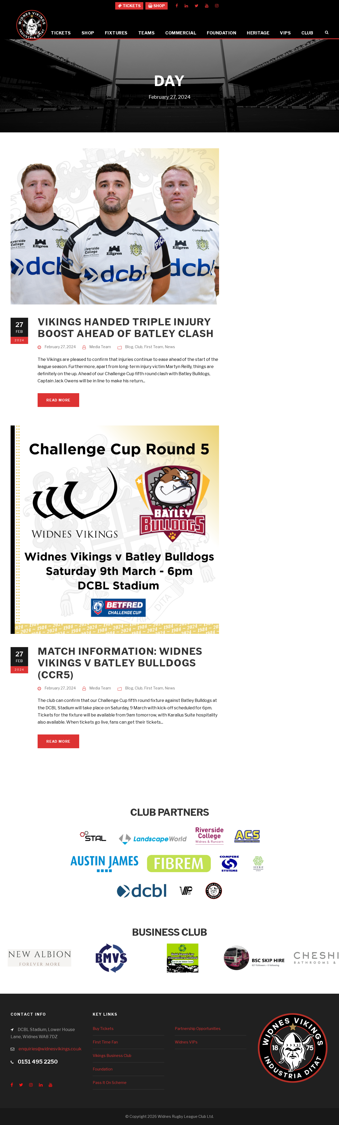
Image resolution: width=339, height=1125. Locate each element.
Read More (58, 400)
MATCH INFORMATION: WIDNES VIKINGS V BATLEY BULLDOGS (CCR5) (120, 663)
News (33, 32)
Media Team (100, 346)
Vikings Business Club (112, 1055)
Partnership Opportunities (198, 1028)
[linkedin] (186, 5)
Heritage (258, 32)
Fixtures (116, 32)
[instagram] (216, 5)
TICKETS (131, 5)
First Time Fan (105, 1042)
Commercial (180, 32)
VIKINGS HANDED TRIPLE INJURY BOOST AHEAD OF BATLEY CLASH (126, 327)
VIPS (285, 32)
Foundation (221, 32)
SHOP (159, 5)
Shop (88, 32)
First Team (153, 346)
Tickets (61, 32)
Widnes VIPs (186, 1042)
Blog (129, 346)
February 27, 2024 (60, 346)
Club (307, 32)
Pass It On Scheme (110, 1082)
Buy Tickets (103, 1028)
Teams (146, 32)
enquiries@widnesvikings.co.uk (50, 1048)
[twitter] (196, 5)
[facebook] (177, 5)
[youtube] (206, 5)
